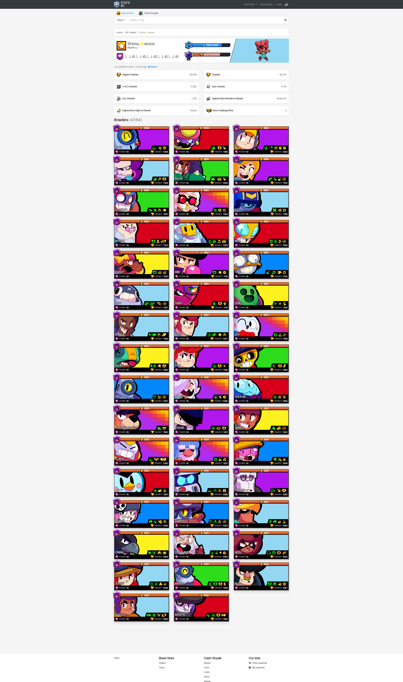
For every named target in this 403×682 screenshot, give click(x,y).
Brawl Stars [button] (249, 4)
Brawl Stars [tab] (128, 13)
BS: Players (131, 32)
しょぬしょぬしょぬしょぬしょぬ (152, 56)
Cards (207, 672)
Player (120, 20)
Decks (207, 676)
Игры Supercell (260, 663)
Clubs (162, 667)
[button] (286, 4)
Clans (206, 667)
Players (162, 663)
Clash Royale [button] (266, 4)
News (279, 4)
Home (119, 32)
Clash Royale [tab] (151, 13)
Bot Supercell (258, 667)
